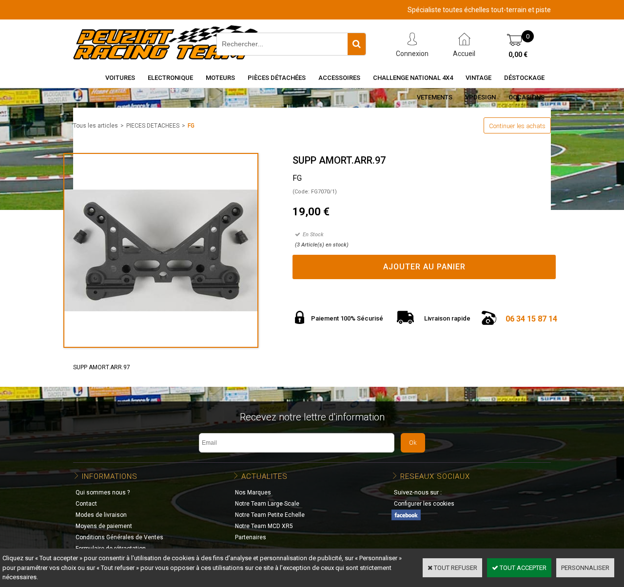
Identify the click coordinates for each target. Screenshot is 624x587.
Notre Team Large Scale (267, 503)
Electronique (170, 77)
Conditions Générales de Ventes (119, 537)
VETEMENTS (434, 97)
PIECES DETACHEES (152, 125)
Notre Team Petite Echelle (270, 514)
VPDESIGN (480, 97)
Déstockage (524, 77)
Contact (86, 503)
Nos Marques (253, 492)
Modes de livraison (101, 514)
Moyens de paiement (104, 526)
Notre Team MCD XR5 (264, 526)
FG (191, 125)
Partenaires (250, 537)
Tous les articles (95, 125)
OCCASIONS (526, 97)
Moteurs (220, 77)
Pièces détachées (277, 77)
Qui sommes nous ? (103, 492)
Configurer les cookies (424, 503)
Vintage (478, 77)
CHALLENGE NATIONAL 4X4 (413, 77)
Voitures (120, 77)
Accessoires (339, 77)
